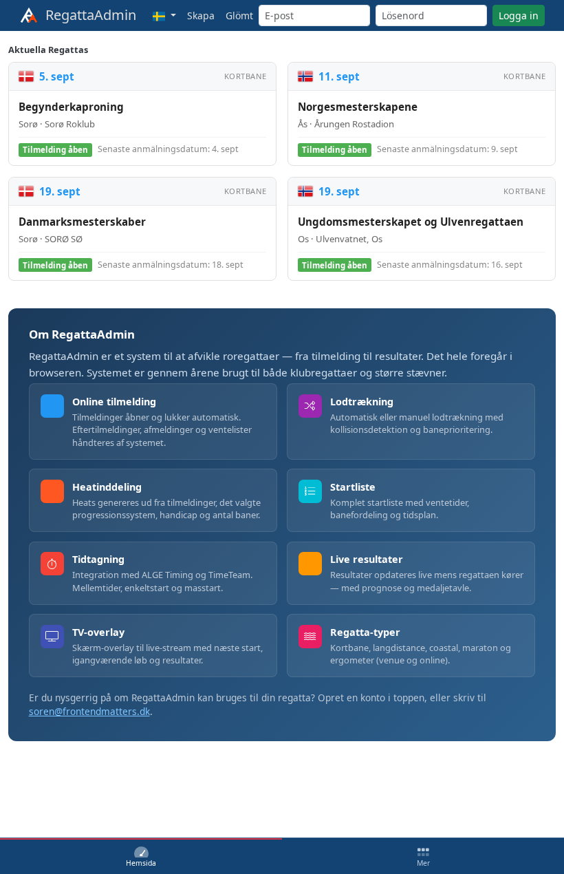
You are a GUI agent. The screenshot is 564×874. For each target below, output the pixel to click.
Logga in (519, 15)
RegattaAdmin (87, 15)
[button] (164, 15)
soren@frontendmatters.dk (89, 711)
